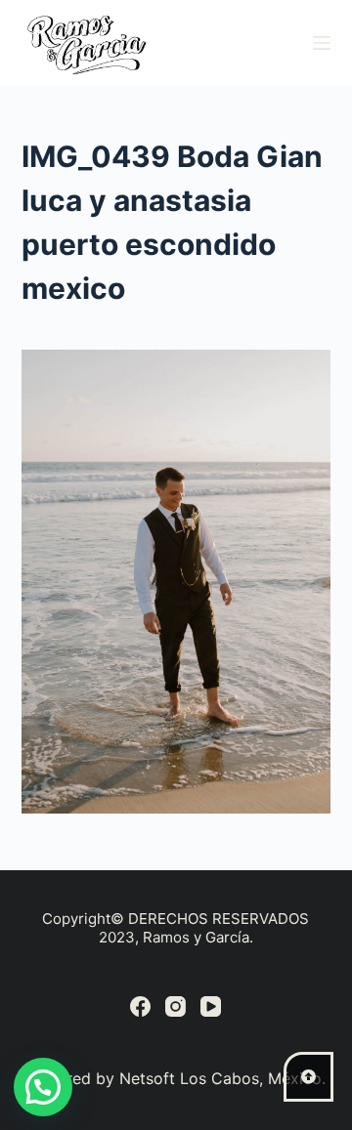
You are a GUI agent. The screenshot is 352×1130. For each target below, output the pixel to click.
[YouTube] (210, 1006)
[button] (43, 1087)
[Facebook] (140, 1006)
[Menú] (321, 43)
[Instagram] (175, 1006)
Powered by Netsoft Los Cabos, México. (175, 1078)
